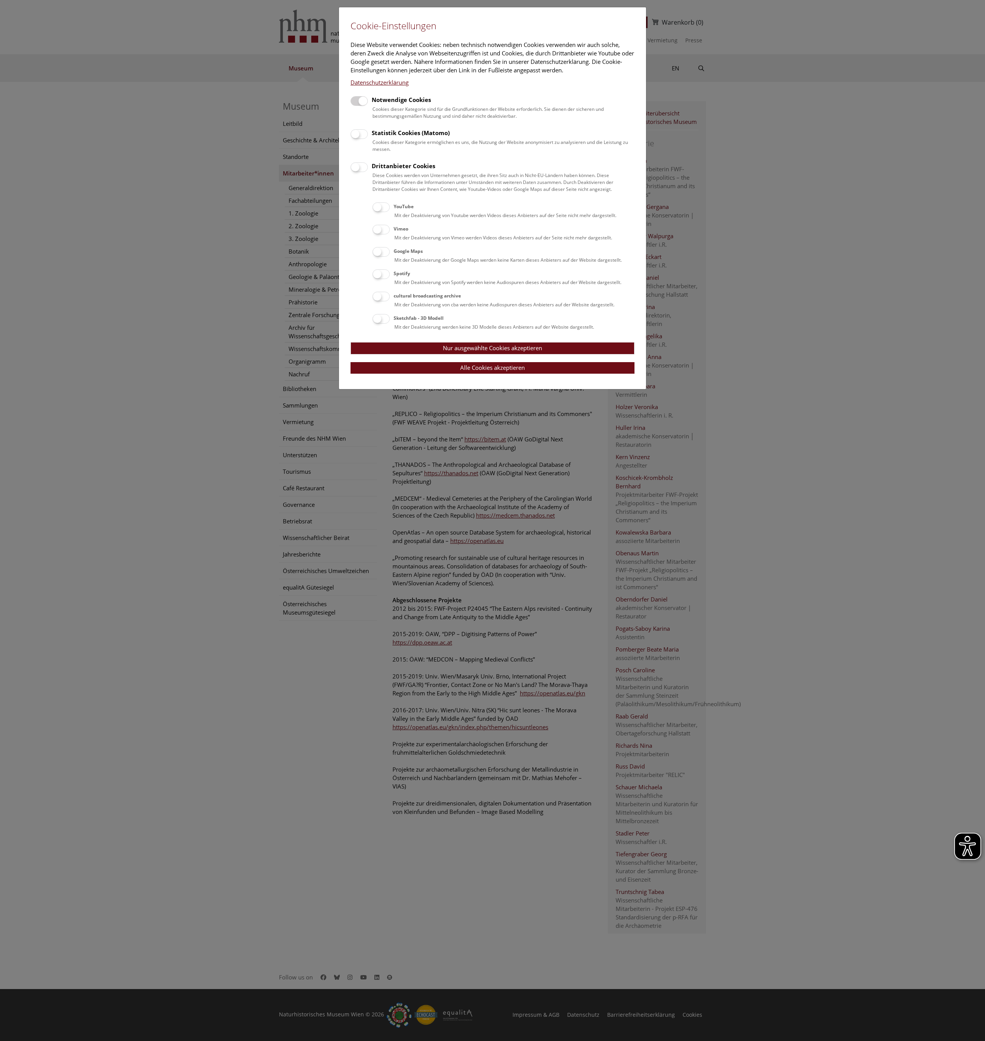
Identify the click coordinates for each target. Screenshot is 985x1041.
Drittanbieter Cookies (403, 166)
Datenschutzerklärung (380, 82)
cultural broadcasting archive (427, 295)
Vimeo (401, 229)
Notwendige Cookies (401, 100)
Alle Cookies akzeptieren (492, 367)
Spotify (402, 273)
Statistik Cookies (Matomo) (411, 133)
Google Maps (408, 251)
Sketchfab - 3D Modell (419, 318)
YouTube (404, 206)
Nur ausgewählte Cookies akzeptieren (492, 348)
